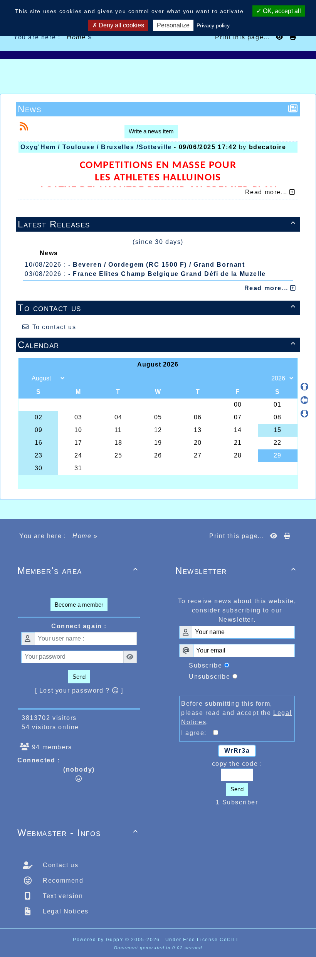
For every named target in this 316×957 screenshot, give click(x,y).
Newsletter (235, 570)
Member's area (77, 570)
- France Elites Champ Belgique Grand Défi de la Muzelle (167, 274)
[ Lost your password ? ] (79, 690)
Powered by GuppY (99, 939)
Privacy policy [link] (213, 25)
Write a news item (151, 131)
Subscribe (205, 665)
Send (79, 676)
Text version (62, 896)
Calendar (157, 345)
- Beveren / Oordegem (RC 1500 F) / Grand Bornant (156, 264)
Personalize (173, 25)
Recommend (62, 880)
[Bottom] (304, 413)
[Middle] (304, 400)
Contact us (60, 865)
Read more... (267, 288)
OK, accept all (281, 11)
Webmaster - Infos (77, 832)
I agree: (197, 733)
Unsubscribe (209, 676)
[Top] (304, 386)
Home (76, 37)
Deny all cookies (120, 25)
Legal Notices (65, 911)
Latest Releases (157, 224)
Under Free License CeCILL (203, 939)
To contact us (157, 308)
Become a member (79, 604)
